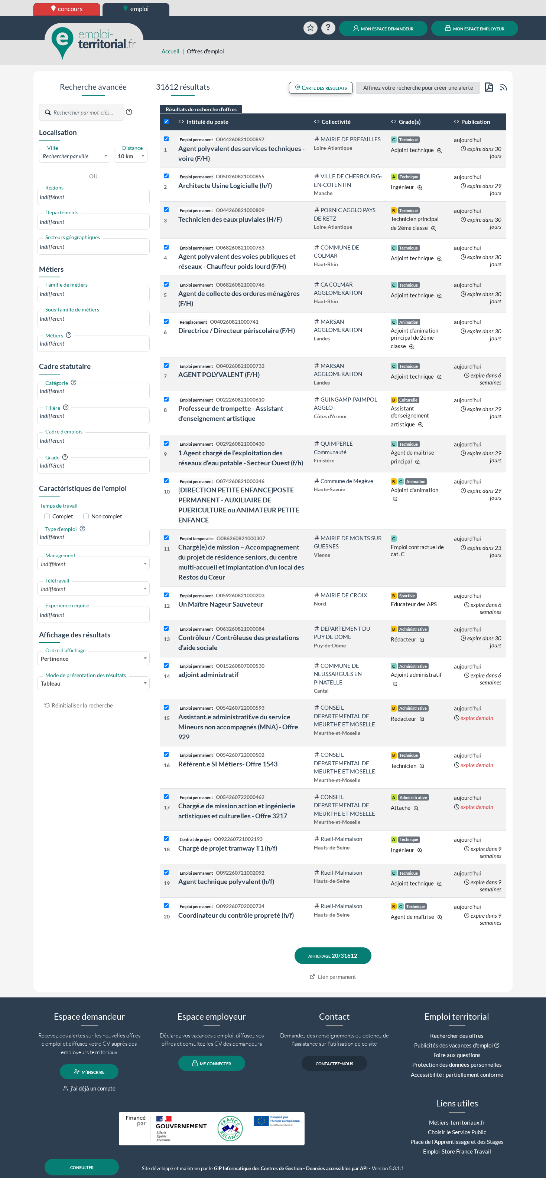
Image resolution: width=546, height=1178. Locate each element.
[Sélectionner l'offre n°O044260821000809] (166, 210)
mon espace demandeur (386, 28)
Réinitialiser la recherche (82, 705)
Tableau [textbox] (51, 683)
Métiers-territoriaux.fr (457, 1122)
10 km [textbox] (125, 156)
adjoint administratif (208, 674)
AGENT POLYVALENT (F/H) (219, 374)
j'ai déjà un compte (92, 1088)
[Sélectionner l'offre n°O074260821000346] (166, 481)
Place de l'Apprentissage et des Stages (457, 1141)
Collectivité (336, 121)
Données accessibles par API (337, 1168)
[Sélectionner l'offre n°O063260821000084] (166, 628)
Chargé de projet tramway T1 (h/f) (227, 848)
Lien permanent (336, 976)
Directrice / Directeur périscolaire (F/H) (236, 330)
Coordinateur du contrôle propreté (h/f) (236, 915)
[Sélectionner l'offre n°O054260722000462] (166, 797)
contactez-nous (334, 1063)
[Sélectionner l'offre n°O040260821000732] (166, 366)
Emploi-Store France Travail (457, 1151)
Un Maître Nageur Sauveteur (220, 604)
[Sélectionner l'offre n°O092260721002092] (166, 872)
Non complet (106, 516)
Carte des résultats (323, 87)
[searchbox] (93, 197)
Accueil (170, 51)
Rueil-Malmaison (341, 838)
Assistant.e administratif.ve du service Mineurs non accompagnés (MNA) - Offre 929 (238, 727)
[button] (129, 112)
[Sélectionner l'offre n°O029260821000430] (166, 443)
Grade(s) (409, 121)
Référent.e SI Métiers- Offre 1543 (227, 764)
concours (69, 9)
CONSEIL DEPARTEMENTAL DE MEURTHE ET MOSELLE (344, 715)
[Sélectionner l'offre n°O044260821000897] (166, 139)
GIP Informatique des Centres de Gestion (258, 1168)
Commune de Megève (347, 481)
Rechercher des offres (457, 1035)
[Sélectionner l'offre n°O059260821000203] (166, 595)
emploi (139, 9)
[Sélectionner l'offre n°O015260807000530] (166, 665)
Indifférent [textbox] (53, 564)
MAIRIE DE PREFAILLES (351, 139)
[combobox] (74, 156)
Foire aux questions (457, 1055)
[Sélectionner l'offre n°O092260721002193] (166, 839)
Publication (475, 121)
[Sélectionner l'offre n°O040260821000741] (166, 321)
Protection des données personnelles (457, 1064)
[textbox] (75, 156)
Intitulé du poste (206, 121)
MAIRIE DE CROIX (344, 595)
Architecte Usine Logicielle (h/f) (225, 185)
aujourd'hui (467, 139)
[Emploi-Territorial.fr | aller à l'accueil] (94, 42)
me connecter (215, 1063)
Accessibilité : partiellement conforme (457, 1074)
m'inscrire (92, 1071)
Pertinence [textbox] (54, 658)
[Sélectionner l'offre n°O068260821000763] (166, 247)
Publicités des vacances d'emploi (453, 1045)
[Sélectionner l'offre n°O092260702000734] (166, 906)
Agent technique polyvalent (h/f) (226, 881)
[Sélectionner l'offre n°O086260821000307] (166, 538)
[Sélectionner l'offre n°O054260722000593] (166, 707)
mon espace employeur (478, 28)
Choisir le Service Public (457, 1132)
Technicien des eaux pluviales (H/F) (230, 219)
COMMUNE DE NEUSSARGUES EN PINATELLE (338, 674)
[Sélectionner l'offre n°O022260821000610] (166, 399)
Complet (62, 516)
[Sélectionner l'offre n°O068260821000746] (166, 284)
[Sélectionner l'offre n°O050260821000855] (166, 176)
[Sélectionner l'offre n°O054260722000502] (166, 754)
